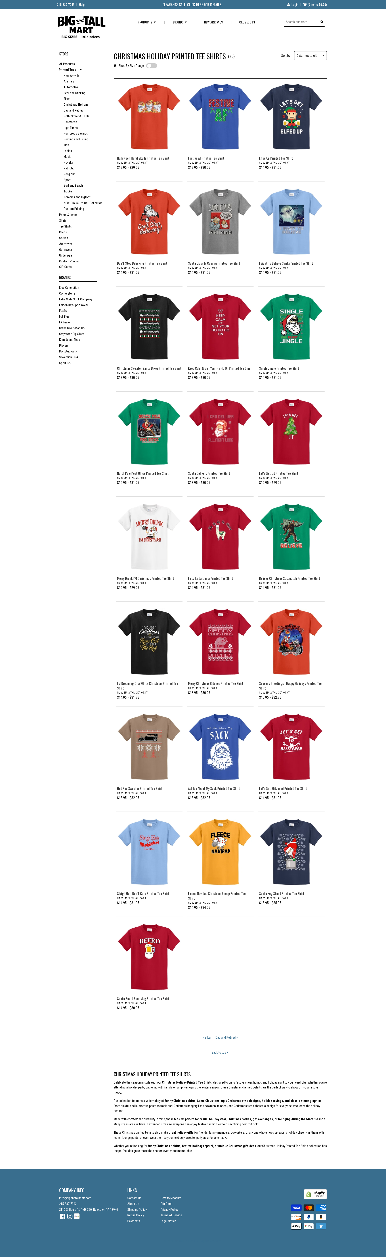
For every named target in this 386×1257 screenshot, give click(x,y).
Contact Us (134, 1198)
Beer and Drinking (74, 93)
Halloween (70, 122)
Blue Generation (69, 287)
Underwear (66, 255)
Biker (67, 99)
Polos (63, 232)
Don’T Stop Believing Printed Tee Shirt (142, 263)
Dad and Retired (74, 110)
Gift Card (166, 1204)
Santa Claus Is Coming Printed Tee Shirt (214, 263)
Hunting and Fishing (76, 139)
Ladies (68, 151)
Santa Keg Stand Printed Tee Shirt (281, 893)
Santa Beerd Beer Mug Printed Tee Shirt (143, 998)
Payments (133, 1221)
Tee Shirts (65, 226)
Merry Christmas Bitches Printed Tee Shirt (215, 683)
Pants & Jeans (68, 215)
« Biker (207, 1038)
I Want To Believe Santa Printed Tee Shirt (286, 263)
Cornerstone (67, 293)
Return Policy (135, 1215)
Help (82, 4)
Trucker (68, 191)
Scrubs (63, 238)
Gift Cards (65, 267)
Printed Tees (67, 70)
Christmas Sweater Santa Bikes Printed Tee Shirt (149, 368)
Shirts (63, 220)
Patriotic (69, 168)
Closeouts (247, 22)
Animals (69, 81)
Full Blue (64, 316)
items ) (317, 4)
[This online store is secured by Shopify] (315, 1198)
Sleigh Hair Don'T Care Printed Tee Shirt (143, 893)
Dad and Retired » (227, 1038)
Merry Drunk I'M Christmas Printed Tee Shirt (145, 578)
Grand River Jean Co (72, 328)
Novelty (68, 162)
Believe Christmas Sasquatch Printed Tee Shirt (289, 578)
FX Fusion (65, 322)
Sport (67, 180)
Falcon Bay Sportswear (73, 305)
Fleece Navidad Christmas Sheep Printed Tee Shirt (217, 896)
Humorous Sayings (76, 133)
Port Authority (68, 351)
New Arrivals (213, 22)
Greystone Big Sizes (71, 334)
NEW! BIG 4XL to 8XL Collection (83, 203)
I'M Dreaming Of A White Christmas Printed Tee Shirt (147, 685)
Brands (178, 22)
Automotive (71, 87)
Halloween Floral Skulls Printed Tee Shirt (143, 158)
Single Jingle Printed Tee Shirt (279, 368)
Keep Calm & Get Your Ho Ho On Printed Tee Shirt (220, 368)
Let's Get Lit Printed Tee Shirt (278, 473)
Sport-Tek (65, 363)
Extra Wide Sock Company (75, 299)
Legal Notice (168, 1221)
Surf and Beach (73, 185)
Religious (70, 174)
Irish (66, 145)
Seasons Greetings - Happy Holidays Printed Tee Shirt (290, 685)
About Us (133, 1204)
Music (67, 156)
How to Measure (171, 1198)
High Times (71, 128)
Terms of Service (171, 1215)
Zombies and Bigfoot (77, 197)
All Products (67, 64)
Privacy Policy (169, 1209)
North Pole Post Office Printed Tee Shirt (143, 473)
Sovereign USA (68, 357)
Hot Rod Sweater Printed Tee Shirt (139, 788)
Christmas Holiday (76, 104)
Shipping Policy (137, 1209)
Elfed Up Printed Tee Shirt (276, 158)
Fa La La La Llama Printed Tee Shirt (210, 578)
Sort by (285, 55)
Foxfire (63, 310)
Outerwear (65, 249)
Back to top (219, 1052)
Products (145, 22)
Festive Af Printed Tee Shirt (206, 158)
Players (64, 345)
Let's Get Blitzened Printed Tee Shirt (283, 788)
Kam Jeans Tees (69, 340)
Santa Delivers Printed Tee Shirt (209, 473)
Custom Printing (74, 209)
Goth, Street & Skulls (76, 116)
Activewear (66, 244)
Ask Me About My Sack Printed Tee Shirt (214, 788)
